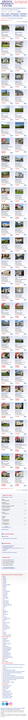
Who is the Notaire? (7, 674)
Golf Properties (6, 646)
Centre (4, 588)
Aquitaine (5, 579)
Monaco (4, 613)
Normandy (5, 617)
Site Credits (22, 708)
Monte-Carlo (5, 614)
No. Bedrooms (20, 18)
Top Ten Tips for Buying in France (9, 679)
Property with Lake (6, 654)
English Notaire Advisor (7, 546)
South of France (6, 626)
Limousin (5, 606)
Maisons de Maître (6, 650)
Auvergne (5, 581)
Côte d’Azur (5, 592)
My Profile (23, 15)
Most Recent (13, 18)
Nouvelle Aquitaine (6, 618)
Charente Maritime (6, 591)
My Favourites (23, 13)
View (11, 38)
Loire (4, 607)
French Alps (5, 596)
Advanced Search (6, 692)
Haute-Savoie (5, 602)
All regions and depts (7, 634)
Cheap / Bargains (6, 640)
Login (19, 11)
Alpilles (4, 576)
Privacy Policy (16, 708)
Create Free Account (4, 9)
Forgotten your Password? (14, 9)
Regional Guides (6, 686)
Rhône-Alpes (5, 625)
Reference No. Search (7, 685)
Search (7, 13)
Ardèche (4, 580)
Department (4, 502)
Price (8, 18)
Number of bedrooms (6, 509)
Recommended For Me (6, 15)
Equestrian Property (7, 643)
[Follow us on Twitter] (3, 705)
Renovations (5, 658)
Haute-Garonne (6, 600)
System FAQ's (5, 688)
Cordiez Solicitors (6, 548)
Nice (4, 615)
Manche (4, 610)
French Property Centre (7, 4)
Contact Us (18, 709)
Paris (4, 621)
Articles (4, 689)
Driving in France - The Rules (8, 682)
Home (2, 13)
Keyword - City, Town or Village (8, 505)
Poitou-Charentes (4, 32)
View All (4, 550)
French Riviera (6, 598)
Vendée (4, 633)
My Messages (16, 15)
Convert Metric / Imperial (7, 696)
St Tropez (5, 629)
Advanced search (5, 529)
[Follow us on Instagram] (10, 705)
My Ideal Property (14, 13)
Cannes (4, 587)
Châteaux (5, 639)
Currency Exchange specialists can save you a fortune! (13, 671)
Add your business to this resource (10, 538)
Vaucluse (4, 632)
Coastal (4, 642)
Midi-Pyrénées (5, 611)
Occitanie (5, 619)
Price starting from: (5, 519)
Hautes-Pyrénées (6, 603)
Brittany (4, 583)
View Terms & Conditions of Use (7, 708)
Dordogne (5, 595)
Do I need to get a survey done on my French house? (13, 676)
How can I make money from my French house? (12, 672)
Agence (19, 8)
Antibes (4, 577)
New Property (5, 651)
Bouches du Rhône (6, 584)
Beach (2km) (5, 638)
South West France (6, 628)
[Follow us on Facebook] (6, 705)
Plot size (3, 512)
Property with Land (6, 655)
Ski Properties (5, 661)
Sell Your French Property (8, 8)
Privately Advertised (7, 653)
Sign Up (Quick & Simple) (8, 567)
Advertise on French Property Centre (8, 709)
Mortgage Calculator (7, 695)
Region (3, 499)
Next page (25, 21)
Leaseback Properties (7, 649)
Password (11, 11)
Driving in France (6, 680)
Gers (4, 599)
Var (3, 630)
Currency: (4, 516)
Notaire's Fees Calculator (8, 693)
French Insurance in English (8, 545)
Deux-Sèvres (5, 594)
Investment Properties (7, 647)
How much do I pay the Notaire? (9, 675)
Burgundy (5, 585)
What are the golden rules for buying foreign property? (13, 678)
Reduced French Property (8, 657)
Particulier (23, 8)
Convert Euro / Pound (7, 697)
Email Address (3, 11)
